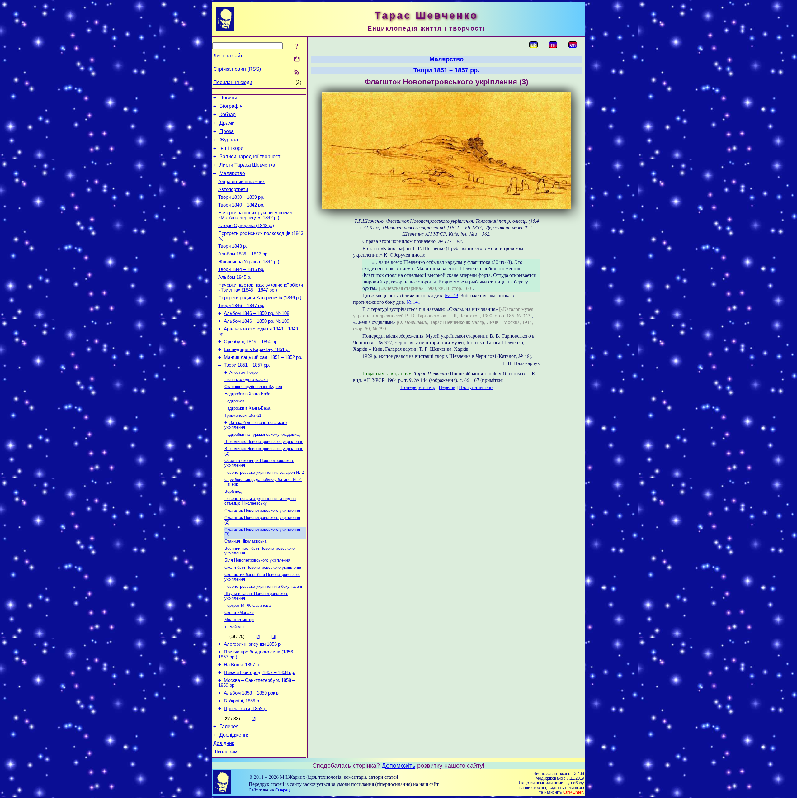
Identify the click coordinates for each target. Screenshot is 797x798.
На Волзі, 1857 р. (242, 664)
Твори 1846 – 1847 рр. (241, 305)
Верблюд (233, 491)
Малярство (232, 173)
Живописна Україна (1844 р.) (248, 261)
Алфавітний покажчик (241, 181)
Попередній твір (417, 387)
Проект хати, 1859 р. (245, 708)
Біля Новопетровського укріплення (257, 560)
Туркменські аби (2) (242, 415)
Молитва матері (239, 619)
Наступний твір (476, 387)
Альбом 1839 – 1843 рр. (243, 253)
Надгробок (234, 401)
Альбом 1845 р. (234, 277)
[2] (258, 636)
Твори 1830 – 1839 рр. (241, 197)
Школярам (225, 751)
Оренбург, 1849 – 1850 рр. (251, 341)
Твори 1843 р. (232, 246)
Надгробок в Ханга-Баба (247, 394)
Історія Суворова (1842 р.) (246, 225)
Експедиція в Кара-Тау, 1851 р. (257, 349)
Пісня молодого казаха (246, 379)
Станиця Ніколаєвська (245, 541)
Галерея (229, 726)
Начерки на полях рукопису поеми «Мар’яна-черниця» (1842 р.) (255, 215)
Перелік (447, 387)
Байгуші (236, 627)
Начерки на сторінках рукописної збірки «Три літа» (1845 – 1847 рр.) (260, 287)
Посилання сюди (232, 82)
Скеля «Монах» (239, 612)
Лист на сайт (228, 55)
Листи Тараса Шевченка (247, 165)
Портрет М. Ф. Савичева (247, 605)
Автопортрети (233, 189)
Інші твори (231, 148)
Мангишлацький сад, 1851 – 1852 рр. (263, 357)
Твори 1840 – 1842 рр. (241, 204)
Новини (228, 97)
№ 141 (413, 301)
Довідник (223, 743)
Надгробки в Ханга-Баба (247, 408)
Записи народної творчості (250, 156)
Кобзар (227, 114)
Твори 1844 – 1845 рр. (241, 269)
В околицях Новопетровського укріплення (263, 441)
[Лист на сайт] (297, 59)
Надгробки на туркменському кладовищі (262, 434)
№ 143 (451, 295)
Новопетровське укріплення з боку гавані (263, 586)
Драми (227, 123)
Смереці (282, 790)
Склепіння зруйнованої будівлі (253, 386)
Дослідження (234, 735)
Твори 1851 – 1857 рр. (247, 365)
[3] (273, 636)
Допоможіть (398, 765)
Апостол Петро (243, 372)
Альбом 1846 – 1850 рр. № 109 (256, 321)
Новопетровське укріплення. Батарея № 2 (264, 472)
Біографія (231, 106)
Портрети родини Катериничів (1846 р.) (259, 297)
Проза (226, 131)
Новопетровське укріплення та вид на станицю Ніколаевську (260, 501)
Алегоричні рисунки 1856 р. (253, 644)
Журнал (228, 139)
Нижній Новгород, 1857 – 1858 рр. (259, 672)
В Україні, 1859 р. (242, 700)
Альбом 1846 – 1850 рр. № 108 (256, 313)
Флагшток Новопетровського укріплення (262, 510)
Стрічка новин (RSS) (237, 69)
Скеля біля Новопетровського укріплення (263, 567)
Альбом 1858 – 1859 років (251, 693)
